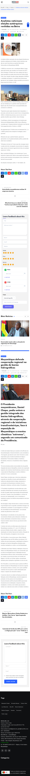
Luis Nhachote (4, 707)
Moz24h (11, 707)
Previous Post (7, 187)
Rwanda (13, 710)
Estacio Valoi (24, 703)
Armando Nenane (15, 703)
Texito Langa (4, 714)
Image (4, 294)
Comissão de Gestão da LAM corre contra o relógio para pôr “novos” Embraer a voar (15, 630)
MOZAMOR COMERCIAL (19, 773)
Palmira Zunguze (5, 710)
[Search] (28, 2)
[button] (25, 316)
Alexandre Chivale (5, 703)
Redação (4, 29)
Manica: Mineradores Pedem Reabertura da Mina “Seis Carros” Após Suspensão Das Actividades (15, 615)
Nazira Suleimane (19, 707)
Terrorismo (18, 710)
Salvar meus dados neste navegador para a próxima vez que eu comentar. (15, 676)
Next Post (23, 201)
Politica (3, 339)
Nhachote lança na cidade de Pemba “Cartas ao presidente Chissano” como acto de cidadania (16, 204)
